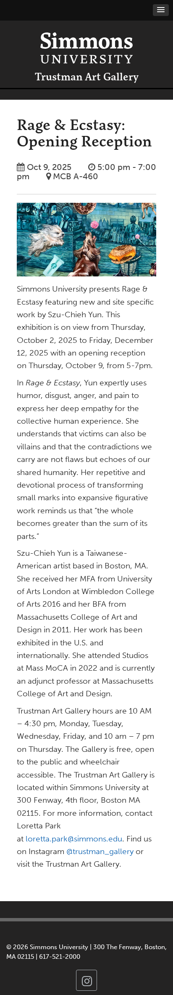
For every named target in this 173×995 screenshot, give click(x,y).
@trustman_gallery (100, 851)
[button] (161, 10)
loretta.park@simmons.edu (74, 839)
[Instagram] (86, 980)
